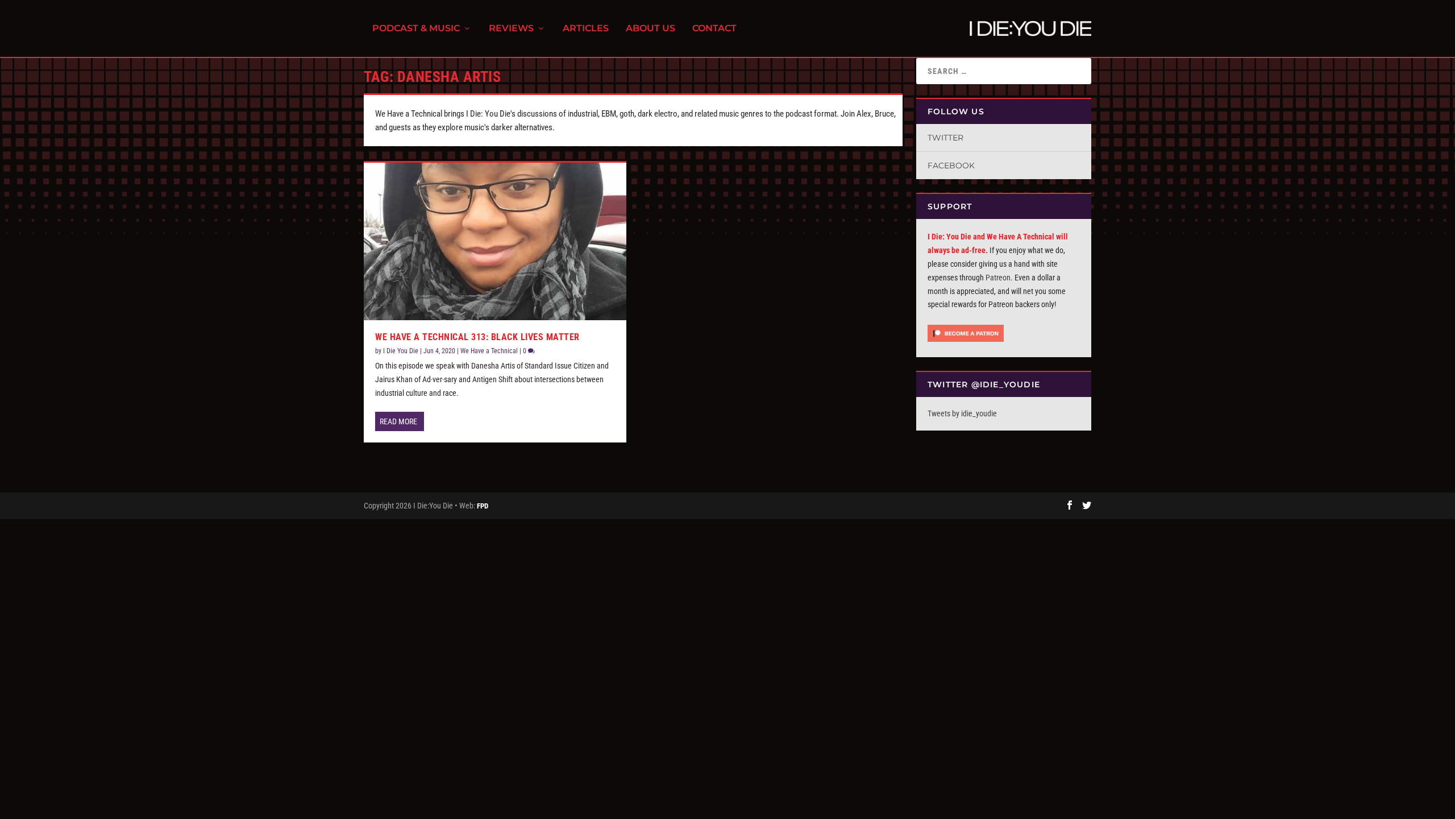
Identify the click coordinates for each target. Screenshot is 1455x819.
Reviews (511, 29)
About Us (650, 29)
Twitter (945, 138)
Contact (714, 29)
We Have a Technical (489, 351)
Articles (586, 29)
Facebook (951, 165)
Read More (398, 421)
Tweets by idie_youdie (962, 413)
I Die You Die (400, 351)
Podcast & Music (416, 29)
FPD (482, 506)
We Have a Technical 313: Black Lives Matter (477, 337)
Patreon (998, 277)
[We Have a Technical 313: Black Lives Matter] (495, 241)
